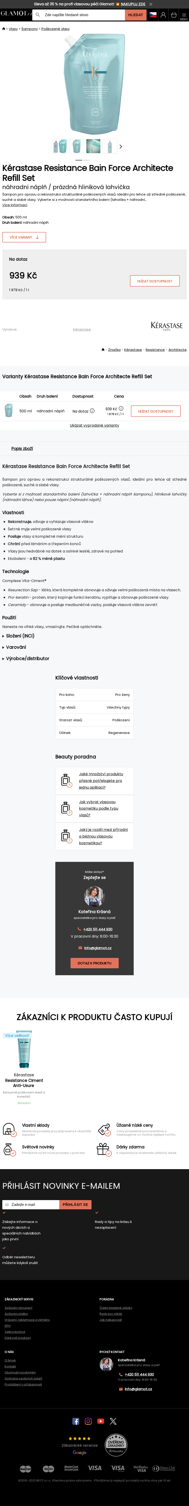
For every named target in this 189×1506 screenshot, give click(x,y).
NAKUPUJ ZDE (133, 4)
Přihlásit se (75, 1205)
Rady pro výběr (111, 1314)
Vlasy (13, 28)
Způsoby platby (16, 1314)
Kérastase (82, 329)
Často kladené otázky (116, 1308)
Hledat (135, 15)
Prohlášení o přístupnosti (23, 1384)
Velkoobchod (15, 1332)
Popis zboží (22, 448)
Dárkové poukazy (18, 1338)
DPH (8, 1326)
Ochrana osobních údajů (23, 1378)
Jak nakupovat (111, 1320)
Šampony (29, 28)
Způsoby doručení (18, 1308)
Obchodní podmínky (20, 1372)
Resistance (155, 349)
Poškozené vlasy (55, 28)
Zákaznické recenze (80, 1445)
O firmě (10, 1360)
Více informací (14, 204)
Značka (114, 349)
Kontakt (10, 1366)
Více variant (21, 237)
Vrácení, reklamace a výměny (27, 1320)
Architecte (177, 349)
